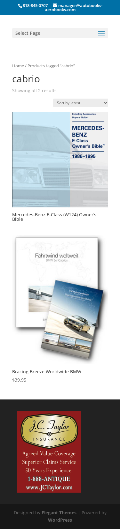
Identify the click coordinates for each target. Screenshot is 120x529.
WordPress (60, 520)
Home (18, 66)
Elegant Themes (59, 513)
